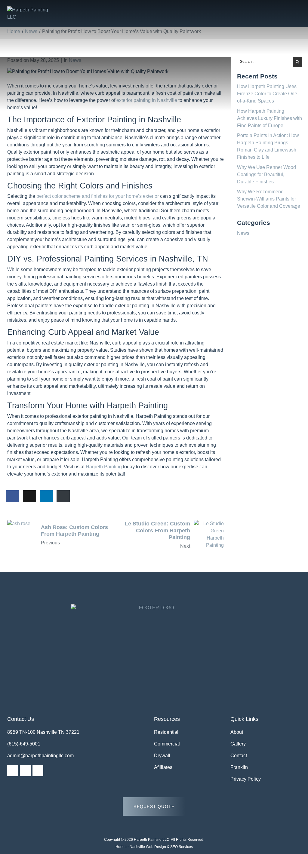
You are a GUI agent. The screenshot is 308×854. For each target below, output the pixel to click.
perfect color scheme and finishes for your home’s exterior (97, 196)
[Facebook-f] (12, 770)
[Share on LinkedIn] (46, 496)
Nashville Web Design (148, 847)
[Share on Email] (63, 496)
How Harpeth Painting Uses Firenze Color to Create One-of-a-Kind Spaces (268, 93)
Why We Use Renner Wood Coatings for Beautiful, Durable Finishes (266, 174)
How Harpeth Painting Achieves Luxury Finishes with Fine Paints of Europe (269, 118)
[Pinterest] (37, 770)
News (75, 60)
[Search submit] (297, 62)
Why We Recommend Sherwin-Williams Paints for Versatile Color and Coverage (268, 199)
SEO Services (181, 847)
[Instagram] (25, 770)
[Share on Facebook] (12, 496)
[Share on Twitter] (29, 496)
